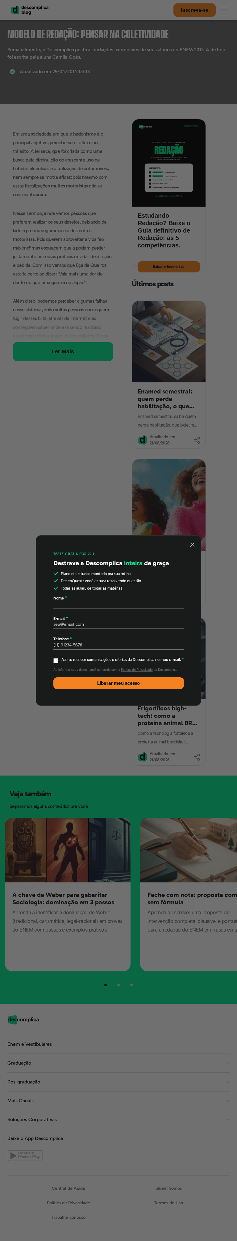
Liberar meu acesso (118, 683)
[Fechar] (192, 544)
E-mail (60, 618)
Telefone (62, 639)
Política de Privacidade (137, 670)
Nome (60, 598)
